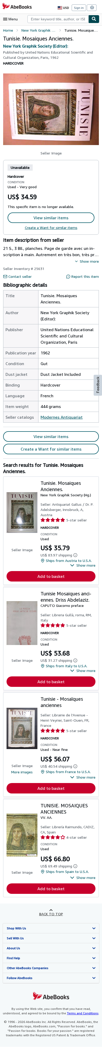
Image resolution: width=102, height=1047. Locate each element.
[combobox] (57, 19)
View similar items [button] (51, 217)
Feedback (98, 385)
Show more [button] (89, 261)
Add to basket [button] (51, 576)
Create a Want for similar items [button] (51, 449)
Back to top (51, 914)
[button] (51, 109)
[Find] (94, 19)
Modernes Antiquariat (62, 417)
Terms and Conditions (83, 1013)
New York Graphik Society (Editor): (35, 46)
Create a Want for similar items (51, 227)
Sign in (79, 8)
